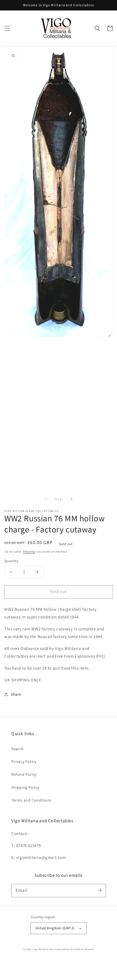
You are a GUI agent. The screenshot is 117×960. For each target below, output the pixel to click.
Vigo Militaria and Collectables (51, 949)
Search (17, 748)
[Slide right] (71, 499)
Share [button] (16, 694)
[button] (7, 28)
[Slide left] (45, 499)
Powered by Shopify (82, 949)
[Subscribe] (99, 890)
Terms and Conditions (31, 800)
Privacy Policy (23, 761)
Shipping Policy (25, 787)
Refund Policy (24, 774)
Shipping (29, 551)
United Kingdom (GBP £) (55, 928)
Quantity (11, 561)
